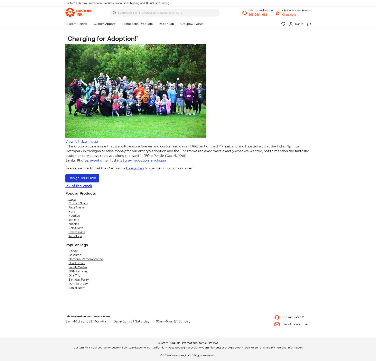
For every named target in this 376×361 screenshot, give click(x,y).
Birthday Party (79, 279)
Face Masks (76, 207)
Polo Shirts (76, 228)
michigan (158, 160)
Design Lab (135, 168)
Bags (72, 199)
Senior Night (77, 288)
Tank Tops (75, 236)
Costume (75, 255)
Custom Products (169, 343)
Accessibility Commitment (202, 347)
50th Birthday (78, 271)
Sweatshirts (77, 232)
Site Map (213, 343)
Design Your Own (82, 178)
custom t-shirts (121, 347)
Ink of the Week (78, 186)
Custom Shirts (78, 203)
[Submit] (114, 13)
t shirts (116, 160)
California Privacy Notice (168, 347)
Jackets (74, 220)
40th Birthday (78, 284)
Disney (73, 251)
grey (128, 160)
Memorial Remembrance (86, 259)
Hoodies (74, 215)
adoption (141, 160)
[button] (296, 15)
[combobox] (165, 13)
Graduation (77, 263)
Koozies (74, 224)
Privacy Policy (141, 347)
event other (99, 160)
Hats (72, 211)
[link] (78, 12)
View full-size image (81, 142)
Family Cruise (78, 267)
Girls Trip (74, 275)
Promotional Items (194, 343)
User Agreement (232, 347)
